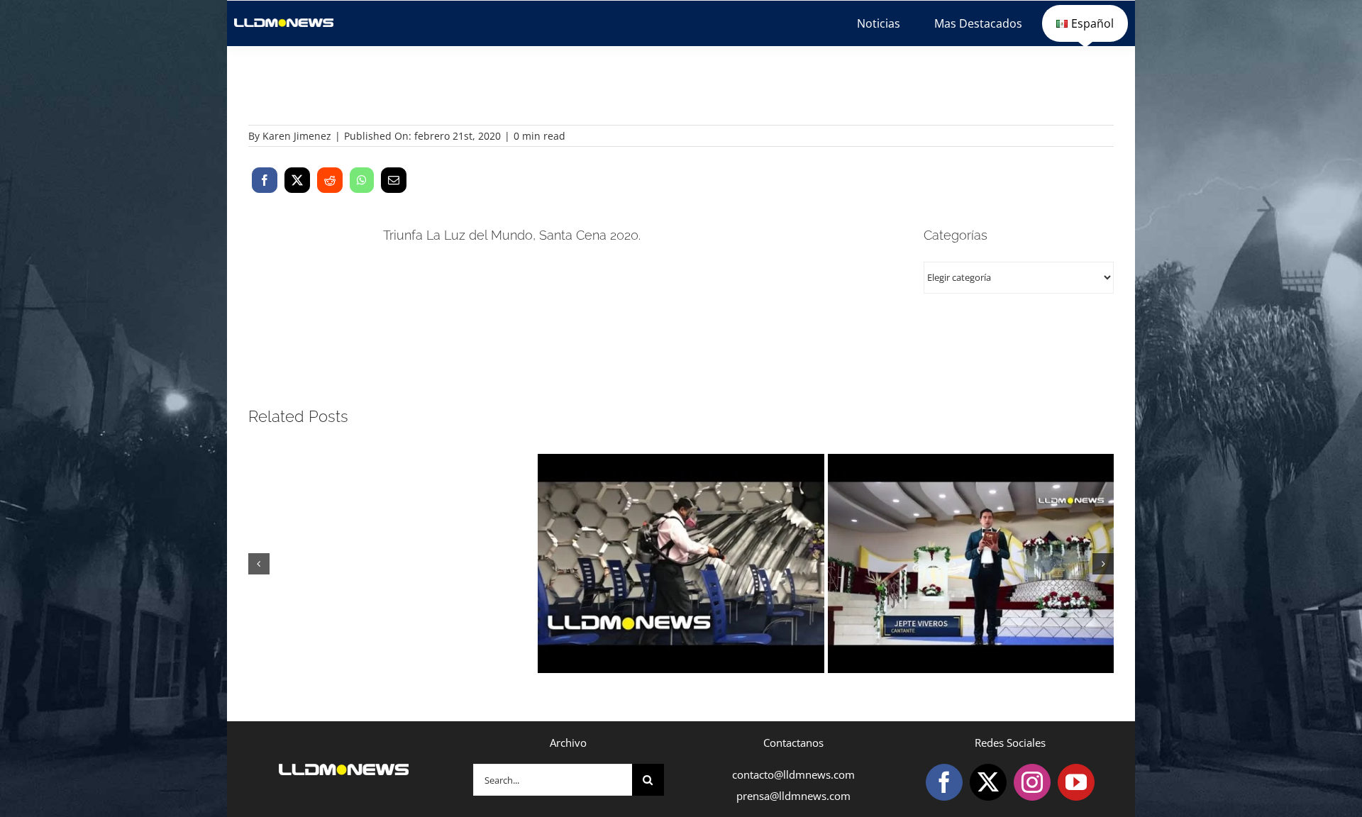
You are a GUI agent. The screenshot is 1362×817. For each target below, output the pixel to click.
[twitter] (988, 782)
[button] (259, 563)
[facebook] (944, 782)
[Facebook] (264, 180)
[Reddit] (330, 180)
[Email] (393, 180)
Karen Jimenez (296, 136)
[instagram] (1032, 782)
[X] (297, 180)
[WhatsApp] (361, 180)
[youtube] (1076, 782)
